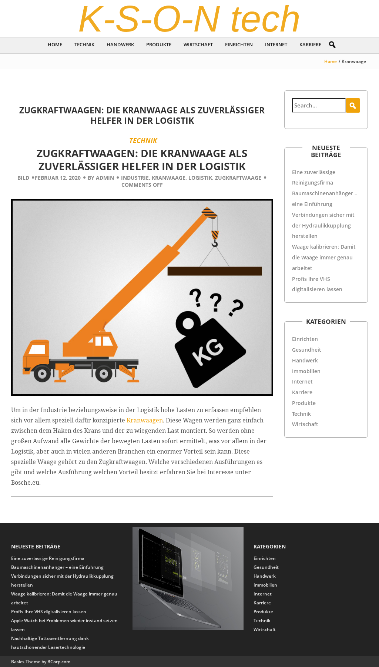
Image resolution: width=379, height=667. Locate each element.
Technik (84, 44)
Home (55, 44)
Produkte (158, 44)
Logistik (200, 177)
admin (105, 177)
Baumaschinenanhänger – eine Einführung (57, 567)
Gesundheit (306, 349)
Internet (276, 44)
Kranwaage (168, 177)
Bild (23, 177)
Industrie (135, 177)
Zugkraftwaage (238, 177)
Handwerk (120, 44)
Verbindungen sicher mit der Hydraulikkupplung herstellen (323, 225)
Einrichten (239, 44)
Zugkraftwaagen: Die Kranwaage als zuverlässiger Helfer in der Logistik (142, 115)
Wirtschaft (198, 44)
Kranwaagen (145, 420)
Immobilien (306, 371)
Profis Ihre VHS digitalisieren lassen (48, 611)
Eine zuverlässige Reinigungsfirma (47, 558)
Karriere (310, 44)
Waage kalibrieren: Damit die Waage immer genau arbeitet (324, 257)
